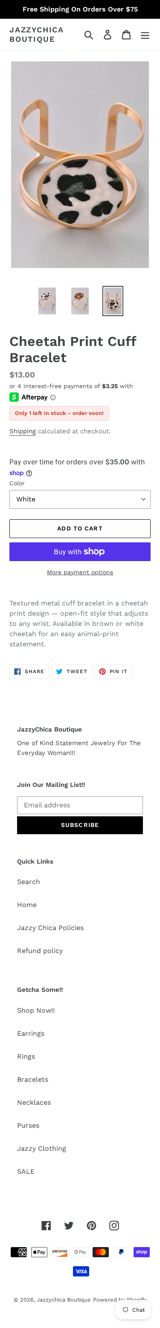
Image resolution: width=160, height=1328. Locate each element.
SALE (26, 1171)
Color (17, 483)
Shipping (22, 431)
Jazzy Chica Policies (50, 928)
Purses (28, 1125)
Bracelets (32, 1079)
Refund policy (40, 951)
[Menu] (145, 34)
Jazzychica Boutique (36, 34)
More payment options (80, 572)
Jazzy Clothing (41, 1148)
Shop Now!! (36, 1010)
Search (28, 882)
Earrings (30, 1033)
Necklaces (34, 1102)
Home (27, 905)
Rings (26, 1056)
